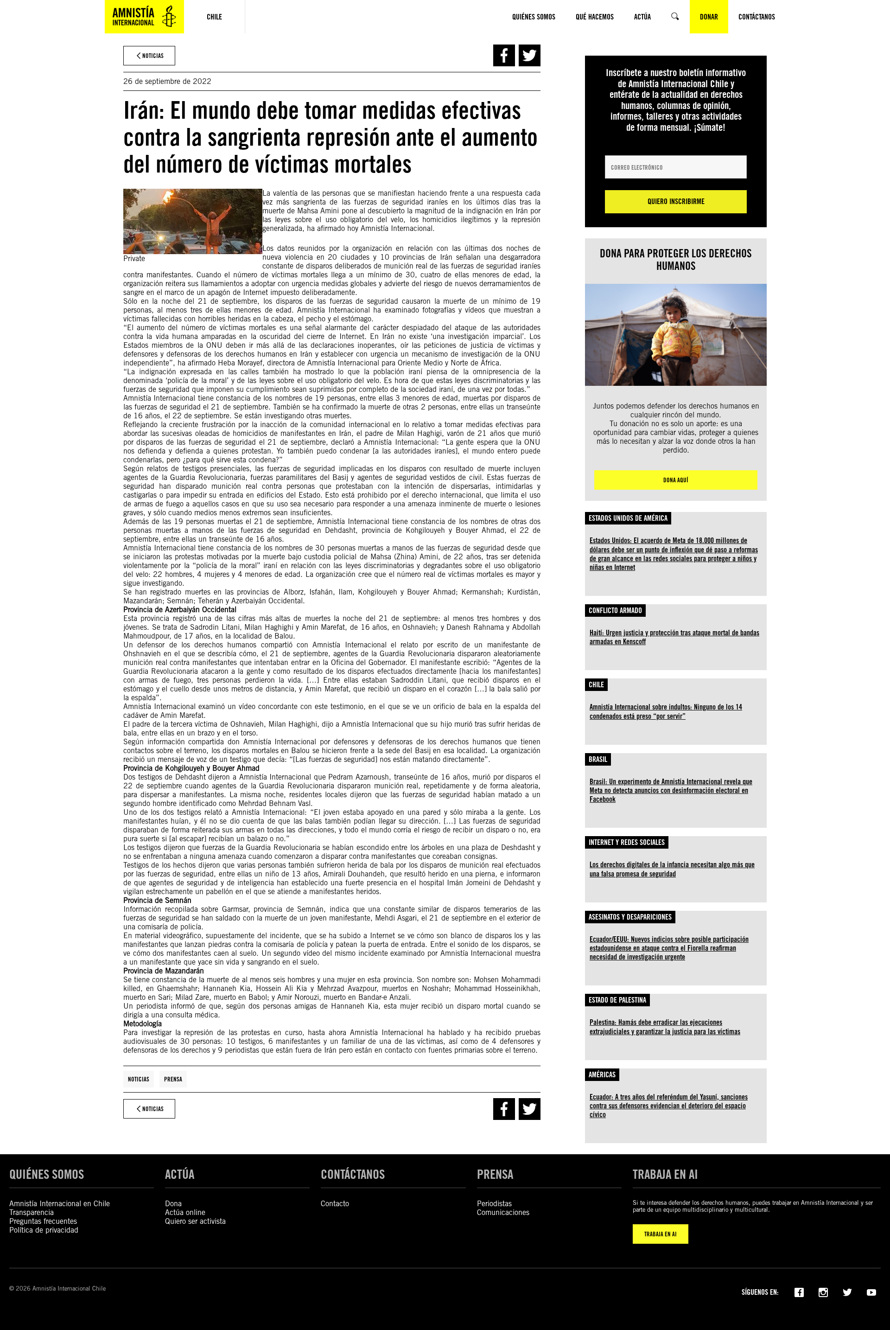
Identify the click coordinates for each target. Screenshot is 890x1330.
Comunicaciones (503, 1212)
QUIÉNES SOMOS (46, 1174)
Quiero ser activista (195, 1221)
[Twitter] (847, 1291)
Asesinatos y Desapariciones (630, 917)
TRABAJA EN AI (660, 1234)
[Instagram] (823, 1291)
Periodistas (494, 1203)
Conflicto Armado (615, 610)
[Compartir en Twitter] (529, 55)
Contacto (335, 1203)
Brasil (598, 759)
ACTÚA (179, 1174)
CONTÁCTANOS (353, 1174)
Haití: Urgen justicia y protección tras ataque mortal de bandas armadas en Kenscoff (674, 637)
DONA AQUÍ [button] (675, 480)
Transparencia (31, 1212)
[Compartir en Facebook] (504, 55)
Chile (596, 684)
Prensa (173, 1079)
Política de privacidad (43, 1230)
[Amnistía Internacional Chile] (144, 16)
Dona (173, 1203)
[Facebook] (799, 1291)
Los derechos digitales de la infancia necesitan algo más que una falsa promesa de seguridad (672, 869)
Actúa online (185, 1212)
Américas (602, 1074)
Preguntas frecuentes (43, 1221)
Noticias (138, 1079)
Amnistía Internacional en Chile (59, 1203)
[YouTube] (871, 1291)
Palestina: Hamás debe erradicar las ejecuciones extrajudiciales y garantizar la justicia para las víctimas (665, 1027)
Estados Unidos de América (628, 518)
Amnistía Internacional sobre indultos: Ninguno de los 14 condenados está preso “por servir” (666, 711)
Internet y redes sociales (627, 842)
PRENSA (495, 1174)
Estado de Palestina (617, 1000)
